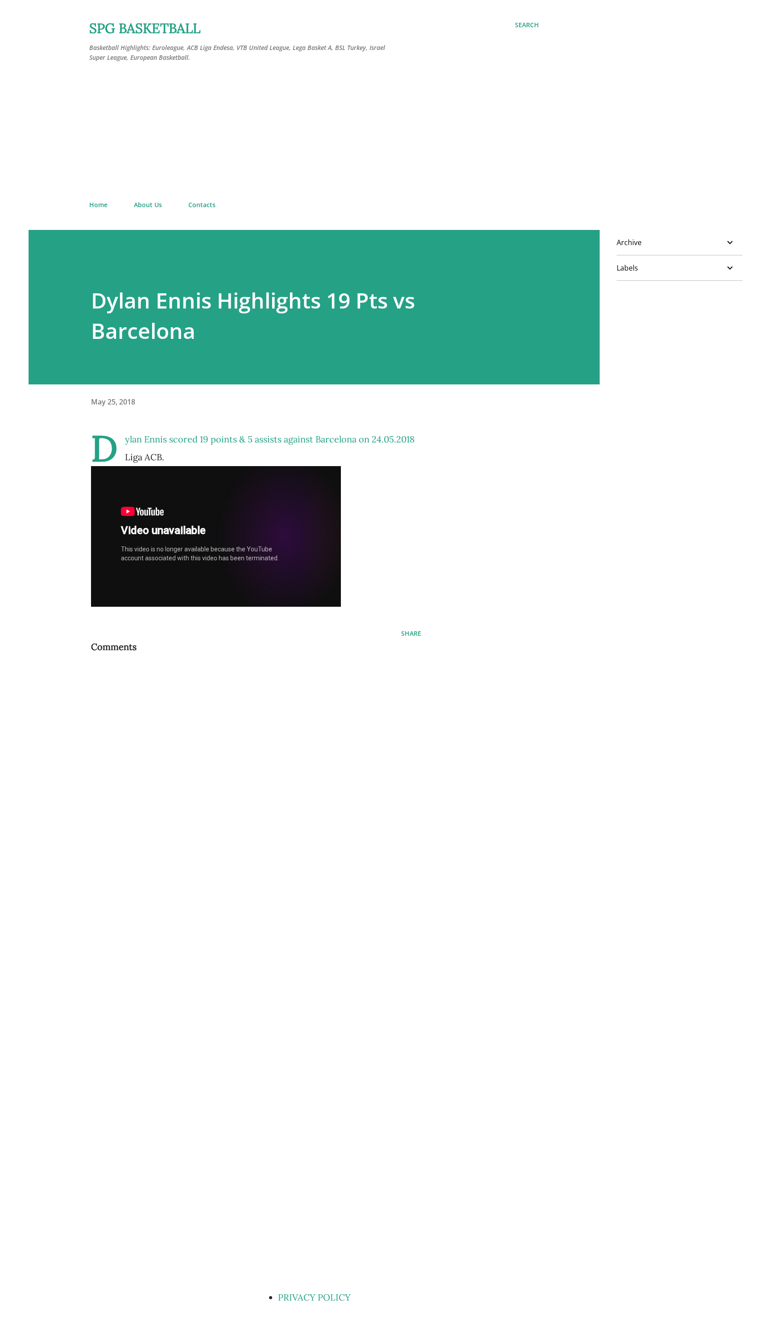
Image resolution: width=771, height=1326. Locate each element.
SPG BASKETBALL (144, 28)
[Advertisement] (314, 131)
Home (98, 204)
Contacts (202, 204)
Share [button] (411, 633)
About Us (148, 204)
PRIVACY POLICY (314, 1297)
